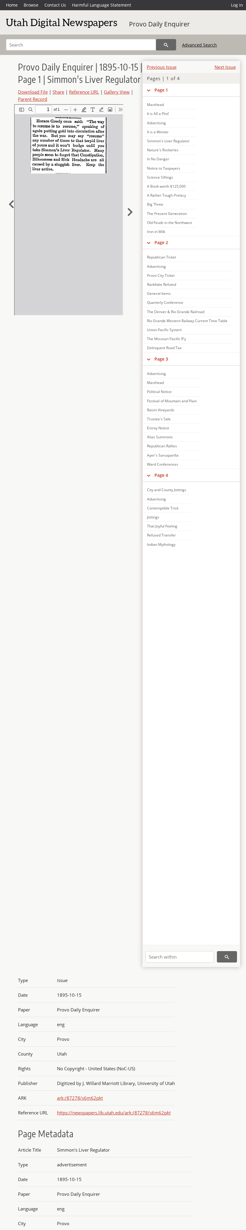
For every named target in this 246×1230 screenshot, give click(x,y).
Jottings (153, 517)
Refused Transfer (161, 535)
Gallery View (117, 92)
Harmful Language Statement (101, 5)
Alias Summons (160, 437)
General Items (159, 293)
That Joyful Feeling (162, 526)
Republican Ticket (161, 257)
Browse (31, 5)
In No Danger (158, 159)
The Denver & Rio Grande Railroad (175, 311)
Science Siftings (160, 177)
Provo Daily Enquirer (159, 24)
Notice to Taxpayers (163, 168)
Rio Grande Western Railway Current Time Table (187, 320)
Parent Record (32, 99)
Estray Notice (158, 428)
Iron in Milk (156, 231)
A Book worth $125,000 (166, 186)
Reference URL (84, 92)
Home (12, 5)
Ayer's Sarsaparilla (162, 455)
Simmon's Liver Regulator (168, 141)
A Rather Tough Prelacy (166, 195)
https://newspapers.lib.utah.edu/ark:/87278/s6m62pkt (114, 1113)
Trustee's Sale (159, 419)
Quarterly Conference (165, 302)
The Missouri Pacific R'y (166, 338)
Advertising (156, 122)
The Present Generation (167, 213)
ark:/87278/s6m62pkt (80, 1098)
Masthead (155, 104)
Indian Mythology (161, 544)
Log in (237, 5)
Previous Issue (161, 67)
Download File (33, 92)
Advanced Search (199, 45)
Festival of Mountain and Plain (172, 400)
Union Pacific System (164, 329)
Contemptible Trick (162, 508)
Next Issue (225, 67)
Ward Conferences (162, 464)
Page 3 (161, 359)
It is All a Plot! (158, 113)
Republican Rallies (162, 446)
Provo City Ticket (161, 275)
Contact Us (55, 5)
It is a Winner (158, 131)
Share (58, 92)
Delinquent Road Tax (164, 347)
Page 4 (161, 475)
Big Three (155, 204)
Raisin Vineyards (160, 410)
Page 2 (161, 242)
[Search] (166, 44)
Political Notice (159, 391)
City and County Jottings (166, 489)
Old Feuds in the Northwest (169, 222)
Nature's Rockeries (162, 150)
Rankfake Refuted (161, 284)
